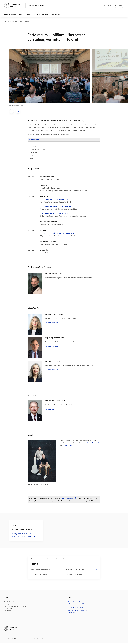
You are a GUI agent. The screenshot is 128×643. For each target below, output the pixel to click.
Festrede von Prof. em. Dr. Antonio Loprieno (58, 233)
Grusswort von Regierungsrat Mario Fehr (56, 206)
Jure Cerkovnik (94, 443)
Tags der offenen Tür (69, 498)
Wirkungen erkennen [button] (41, 14)
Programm (33, 147)
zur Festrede (52, 409)
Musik (32, 159)
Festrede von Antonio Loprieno (40, 570)
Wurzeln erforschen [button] (10, 14)
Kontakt (110, 5)
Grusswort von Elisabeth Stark (74, 570)
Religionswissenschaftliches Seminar (78, 611)
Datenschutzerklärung (39, 639)
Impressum (23, 639)
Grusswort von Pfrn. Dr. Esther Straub (55, 213)
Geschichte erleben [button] (25, 14)
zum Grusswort (53, 323)
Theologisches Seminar (76, 607)
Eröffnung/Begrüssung (37, 150)
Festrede (33, 156)
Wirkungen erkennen (16, 21)
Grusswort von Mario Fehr (39, 575)
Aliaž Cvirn (68, 445)
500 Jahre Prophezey (36, 5)
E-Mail (8, 615)
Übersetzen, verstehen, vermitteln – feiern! (42, 559)
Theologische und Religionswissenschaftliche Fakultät (80, 602)
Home (103, 5)
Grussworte (34, 153)
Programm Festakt (23, 534)
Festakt (28, 21)
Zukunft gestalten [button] (56, 14)
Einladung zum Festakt (24, 537)
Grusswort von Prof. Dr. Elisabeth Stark (56, 199)
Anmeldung (35, 139)
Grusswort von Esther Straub (74, 575)
